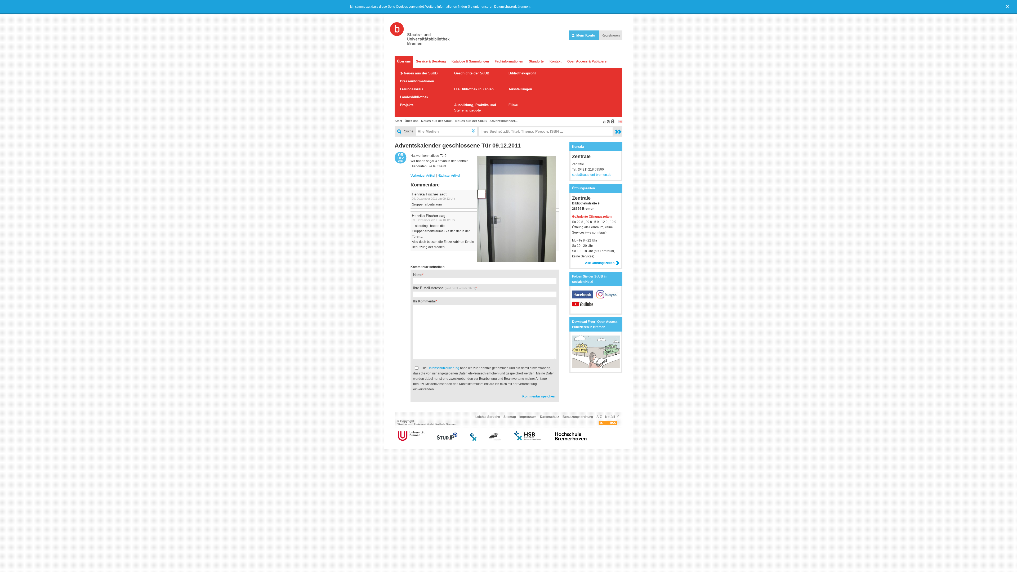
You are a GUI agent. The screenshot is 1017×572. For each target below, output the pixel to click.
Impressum (528, 417)
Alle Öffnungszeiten (599, 263)
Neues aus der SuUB (421, 73)
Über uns (404, 61)
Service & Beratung (431, 61)
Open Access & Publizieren (587, 61)
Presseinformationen (417, 81)
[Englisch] (620, 122)
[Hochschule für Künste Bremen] (495, 440)
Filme (513, 105)
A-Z (599, 417)
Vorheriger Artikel (423, 175)
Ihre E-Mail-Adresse (444, 288)
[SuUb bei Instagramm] (607, 297)
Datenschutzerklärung (443, 368)
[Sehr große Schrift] (612, 123)
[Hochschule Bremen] (528, 440)
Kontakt (555, 61)
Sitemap (509, 417)
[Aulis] (473, 440)
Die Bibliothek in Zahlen (474, 89)
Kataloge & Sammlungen (470, 61)
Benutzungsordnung (578, 417)
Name (417, 275)
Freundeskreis (411, 89)
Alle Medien (428, 131)
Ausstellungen (520, 89)
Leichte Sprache (487, 417)
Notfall (610, 417)
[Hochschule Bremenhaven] (571, 440)
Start (398, 121)
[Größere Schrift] (607, 123)
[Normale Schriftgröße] (603, 123)
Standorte (536, 61)
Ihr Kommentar (424, 301)
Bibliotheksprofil (522, 73)
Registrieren (610, 35)
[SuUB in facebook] (584, 297)
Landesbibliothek (414, 97)
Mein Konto (585, 35)
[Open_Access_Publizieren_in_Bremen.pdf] (596, 367)
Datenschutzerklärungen (512, 6)
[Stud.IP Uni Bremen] (447, 440)
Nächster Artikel (449, 175)
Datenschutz (549, 417)
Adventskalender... (503, 121)
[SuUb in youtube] (582, 307)
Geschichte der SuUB (471, 73)
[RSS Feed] (608, 424)
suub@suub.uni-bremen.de (592, 175)
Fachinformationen (509, 61)
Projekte (406, 105)
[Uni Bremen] (411, 440)
